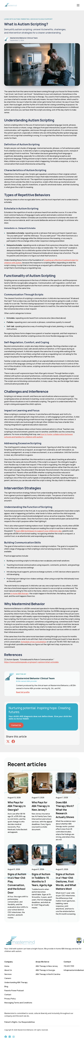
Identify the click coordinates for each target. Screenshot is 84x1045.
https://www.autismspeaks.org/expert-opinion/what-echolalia (31, 662)
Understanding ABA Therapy (16, 982)
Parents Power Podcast (14, 990)
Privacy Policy (10, 998)
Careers (7, 978)
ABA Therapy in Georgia (45, 970)
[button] (77, 5)
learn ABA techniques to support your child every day (39, 531)
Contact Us (16, 725)
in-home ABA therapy (19, 593)
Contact (7, 994)
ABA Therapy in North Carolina (48, 974)
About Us (8, 970)
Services (8, 974)
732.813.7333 (69, 966)
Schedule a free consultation (33, 642)
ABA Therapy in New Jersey (47, 966)
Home (6, 966)
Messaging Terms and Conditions (18, 1002)
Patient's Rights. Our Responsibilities (19, 1022)
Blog (6, 986)
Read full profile (23, 692)
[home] (11, 5)
